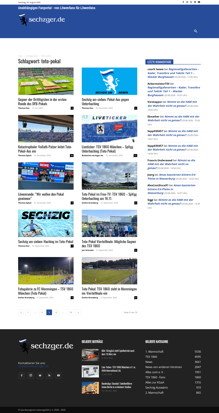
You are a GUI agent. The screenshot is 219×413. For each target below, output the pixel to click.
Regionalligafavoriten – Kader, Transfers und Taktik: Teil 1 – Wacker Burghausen (173, 72)
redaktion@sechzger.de (33, 366)
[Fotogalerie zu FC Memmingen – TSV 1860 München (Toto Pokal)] (46, 270)
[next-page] (78, 312)
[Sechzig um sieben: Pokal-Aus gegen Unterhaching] (109, 81)
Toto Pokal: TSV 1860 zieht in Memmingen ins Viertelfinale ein (109, 291)
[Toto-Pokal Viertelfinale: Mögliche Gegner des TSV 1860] (109, 223)
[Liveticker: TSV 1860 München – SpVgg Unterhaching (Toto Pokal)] (109, 128)
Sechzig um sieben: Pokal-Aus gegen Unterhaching (105, 101)
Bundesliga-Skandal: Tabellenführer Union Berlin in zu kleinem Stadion (117, 385)
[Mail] (40, 375)
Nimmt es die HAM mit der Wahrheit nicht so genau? (171, 164)
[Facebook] (183, 2)
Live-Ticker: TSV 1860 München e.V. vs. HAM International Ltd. (119, 368)
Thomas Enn (23, 108)
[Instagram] (187, 2)
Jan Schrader (88, 250)
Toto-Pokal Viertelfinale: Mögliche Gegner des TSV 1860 (109, 243)
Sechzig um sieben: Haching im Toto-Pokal (45, 241)
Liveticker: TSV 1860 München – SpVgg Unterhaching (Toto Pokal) (107, 149)
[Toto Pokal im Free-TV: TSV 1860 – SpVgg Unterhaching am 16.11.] (109, 176)
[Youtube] (199, 2)
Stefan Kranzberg (90, 202)
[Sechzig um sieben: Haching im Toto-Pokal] (46, 223)
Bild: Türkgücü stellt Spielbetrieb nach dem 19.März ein (118, 352)
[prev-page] (21, 312)
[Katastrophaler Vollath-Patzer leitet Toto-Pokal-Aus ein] (46, 128)
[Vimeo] (195, 2)
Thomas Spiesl (24, 155)
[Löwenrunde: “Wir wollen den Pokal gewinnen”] (46, 176)
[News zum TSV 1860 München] (41, 20)
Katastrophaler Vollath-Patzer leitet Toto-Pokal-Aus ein (45, 149)
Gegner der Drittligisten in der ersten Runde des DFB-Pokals (42, 101)
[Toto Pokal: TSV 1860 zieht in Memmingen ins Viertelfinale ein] (109, 270)
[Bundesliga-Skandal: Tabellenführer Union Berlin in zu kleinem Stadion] (90, 388)
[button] (196, 31)
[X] (191, 2)
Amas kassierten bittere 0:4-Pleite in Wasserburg (171, 189)
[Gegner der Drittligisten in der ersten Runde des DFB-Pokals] (46, 81)
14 (70, 312)
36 (72, 155)
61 (135, 155)
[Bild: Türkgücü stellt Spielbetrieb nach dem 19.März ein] (90, 355)
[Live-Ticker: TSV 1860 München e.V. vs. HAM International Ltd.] (90, 371)
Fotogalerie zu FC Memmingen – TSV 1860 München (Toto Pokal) (45, 291)
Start (20, 55)
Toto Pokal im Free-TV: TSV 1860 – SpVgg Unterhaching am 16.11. (109, 196)
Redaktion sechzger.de (92, 155)
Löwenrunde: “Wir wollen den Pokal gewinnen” (41, 196)
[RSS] (49, 375)
